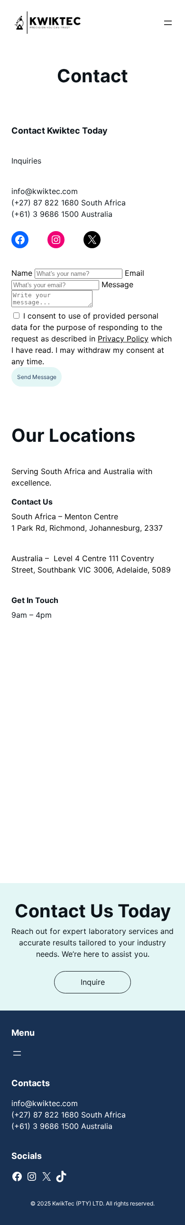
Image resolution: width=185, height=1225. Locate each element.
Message (117, 284)
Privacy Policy (123, 338)
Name (21, 273)
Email (134, 273)
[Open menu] (168, 23)
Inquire (93, 982)
